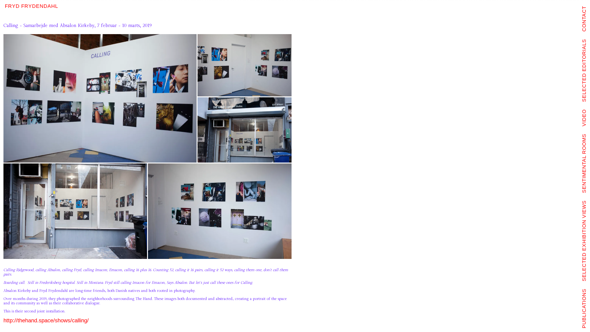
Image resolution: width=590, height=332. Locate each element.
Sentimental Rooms (584, 163)
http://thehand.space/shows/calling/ (46, 320)
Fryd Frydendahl (31, 6)
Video (584, 117)
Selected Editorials (584, 70)
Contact (584, 19)
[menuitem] (584, 308)
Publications (584, 308)
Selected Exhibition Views (584, 240)
